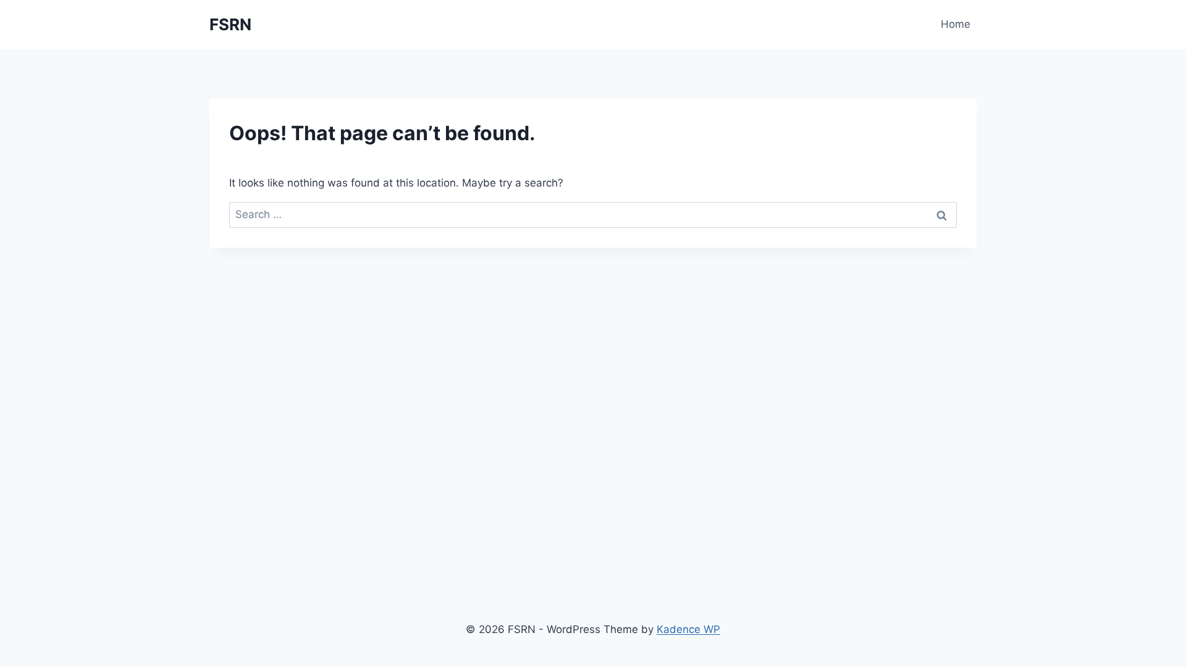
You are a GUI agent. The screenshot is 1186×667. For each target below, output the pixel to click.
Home (955, 24)
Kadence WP (688, 629)
